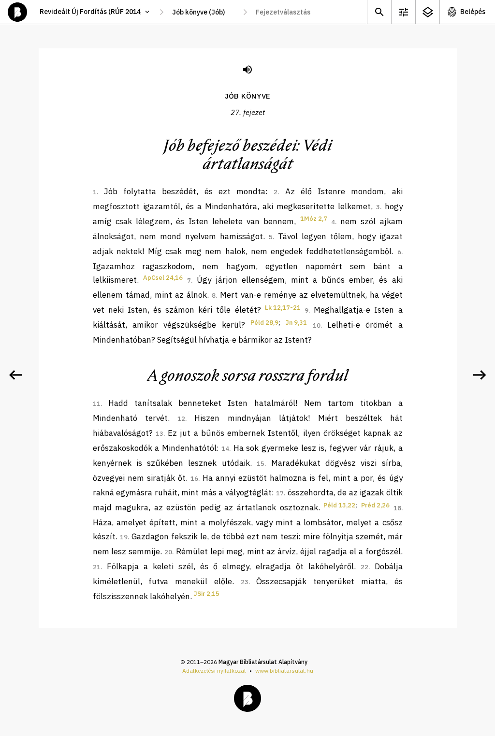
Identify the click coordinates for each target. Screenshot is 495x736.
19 (124, 537)
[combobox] (203, 12)
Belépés (472, 11)
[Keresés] (379, 12)
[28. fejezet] (479, 375)
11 (97, 404)
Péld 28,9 (264, 322)
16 (194, 479)
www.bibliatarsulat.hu (284, 670)
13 (159, 434)
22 (364, 567)
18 (397, 508)
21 (97, 567)
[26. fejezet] (15, 375)
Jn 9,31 (296, 322)
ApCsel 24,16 (163, 278)
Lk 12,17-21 (283, 307)
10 (316, 325)
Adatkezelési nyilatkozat (214, 670)
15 (260, 464)
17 (280, 493)
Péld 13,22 (339, 505)
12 (181, 419)
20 (168, 552)
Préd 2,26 (375, 505)
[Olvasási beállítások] (403, 12)
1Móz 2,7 (313, 219)
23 (244, 582)
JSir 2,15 (206, 594)
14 (225, 449)
